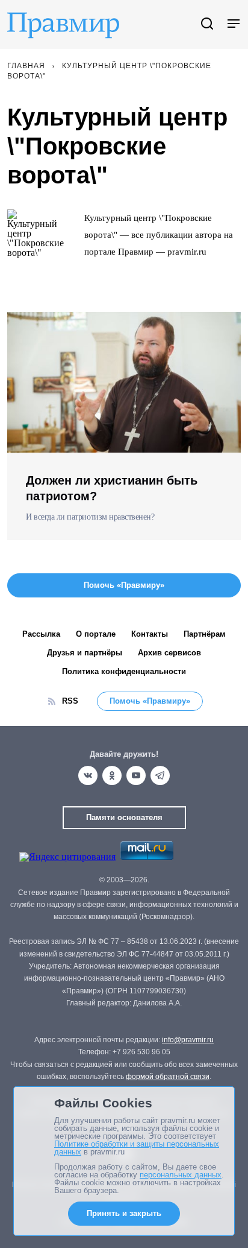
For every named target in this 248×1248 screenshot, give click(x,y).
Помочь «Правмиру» (150, 700)
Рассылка (41, 633)
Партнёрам (205, 633)
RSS (70, 700)
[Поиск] (207, 24)
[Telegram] (160, 775)
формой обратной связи (167, 1076)
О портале (96, 633)
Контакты (149, 633)
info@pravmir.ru (188, 1040)
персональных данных (181, 1174)
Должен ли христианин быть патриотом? (111, 488)
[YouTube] (136, 775)
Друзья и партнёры (84, 652)
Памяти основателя (124, 817)
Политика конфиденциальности (124, 671)
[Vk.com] (88, 775)
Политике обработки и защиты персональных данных (136, 1147)
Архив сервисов (169, 652)
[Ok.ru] (112, 775)
